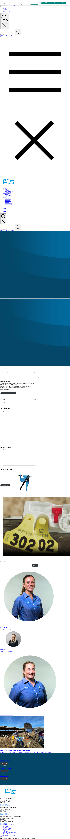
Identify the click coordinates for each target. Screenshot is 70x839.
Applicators (7, 194)
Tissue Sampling (8, 195)
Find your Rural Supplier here (8, 393)
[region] (35, 2)
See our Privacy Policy (34, 4)
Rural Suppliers (8, 192)
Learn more (4, 763)
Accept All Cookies (62, 2)
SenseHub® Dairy (6, 10)
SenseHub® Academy (7, 828)
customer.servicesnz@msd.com (7, 824)
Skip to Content (11, 5)
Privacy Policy (5, 831)
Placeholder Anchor (4, 5)
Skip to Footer (16, 5)
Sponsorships (7, 200)
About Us (4, 197)
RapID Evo (7, 196)
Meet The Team (8, 201)
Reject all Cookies (54, 2)
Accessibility (5, 832)
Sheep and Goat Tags (9, 191)
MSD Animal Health (6, 11)
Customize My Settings (45, 2)
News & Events (8, 199)
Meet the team (5, 761)
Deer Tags (7, 190)
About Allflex (7, 205)
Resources (7, 202)
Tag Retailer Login (6, 9)
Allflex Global (5, 8)
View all (35, 565)
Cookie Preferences (6, 833)
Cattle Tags (7, 189)
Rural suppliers (5, 768)
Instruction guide (5, 485)
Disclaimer (5, 830)
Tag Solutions (5, 188)
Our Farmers (7, 198)
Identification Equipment (7, 193)
